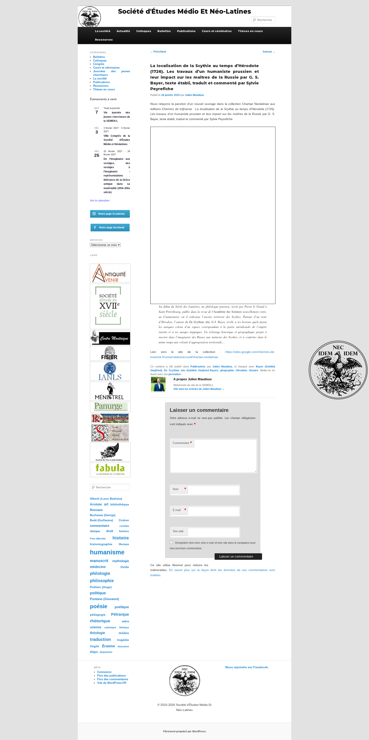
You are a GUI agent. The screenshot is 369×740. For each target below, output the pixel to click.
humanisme (107, 552)
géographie (227, 370)
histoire (253, 370)
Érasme (108, 646)
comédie (124, 526)
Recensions (100, 85)
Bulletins (164, 31)
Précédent (158, 51)
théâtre (124, 633)
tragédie (123, 640)
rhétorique (100, 621)
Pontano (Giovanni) (104, 599)
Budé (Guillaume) (101, 520)
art (106, 504)
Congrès (98, 64)
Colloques (143, 31)
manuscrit (99, 561)
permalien (174, 374)
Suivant (269, 51)
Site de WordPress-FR (111, 682)
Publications (186, 31)
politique (98, 593)
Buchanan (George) (102, 515)
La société (102, 31)
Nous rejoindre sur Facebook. (247, 667)
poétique (122, 607)
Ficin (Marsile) (98, 538)
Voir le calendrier (100, 200)
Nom (179, 489)
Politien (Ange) (101, 587)
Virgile (94, 646)
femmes (124, 531)
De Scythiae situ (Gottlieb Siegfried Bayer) (191, 370)
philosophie (102, 580)
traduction (100, 639)
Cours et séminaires (217, 31)
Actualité (123, 31)
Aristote (96, 504)
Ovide (124, 567)
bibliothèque (119, 504)
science (95, 627)
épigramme (106, 652)
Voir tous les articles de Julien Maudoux (199, 389)
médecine (98, 567)
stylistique (110, 627)
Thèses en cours (250, 31)
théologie (97, 633)
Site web (178, 531)
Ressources (104, 39)
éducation (123, 646)
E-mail (179, 510)
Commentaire (182, 443)
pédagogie (97, 614)
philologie (100, 573)
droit (109, 531)
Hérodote (241, 370)
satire (125, 621)
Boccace (96, 510)
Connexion (104, 672)
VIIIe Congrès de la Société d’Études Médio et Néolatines (117, 140)
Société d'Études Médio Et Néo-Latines (184, 11)
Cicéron (124, 520)
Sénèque (124, 627)
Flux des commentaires (112, 679)
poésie (98, 606)
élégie (94, 651)
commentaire (99, 525)
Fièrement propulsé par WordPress (184, 731)
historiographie (101, 544)
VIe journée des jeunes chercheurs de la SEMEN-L (117, 116)
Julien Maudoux (194, 95)
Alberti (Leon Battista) (106, 498)
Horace (124, 544)
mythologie (120, 561)
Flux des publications (111, 675)
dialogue (95, 531)
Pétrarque (120, 614)
